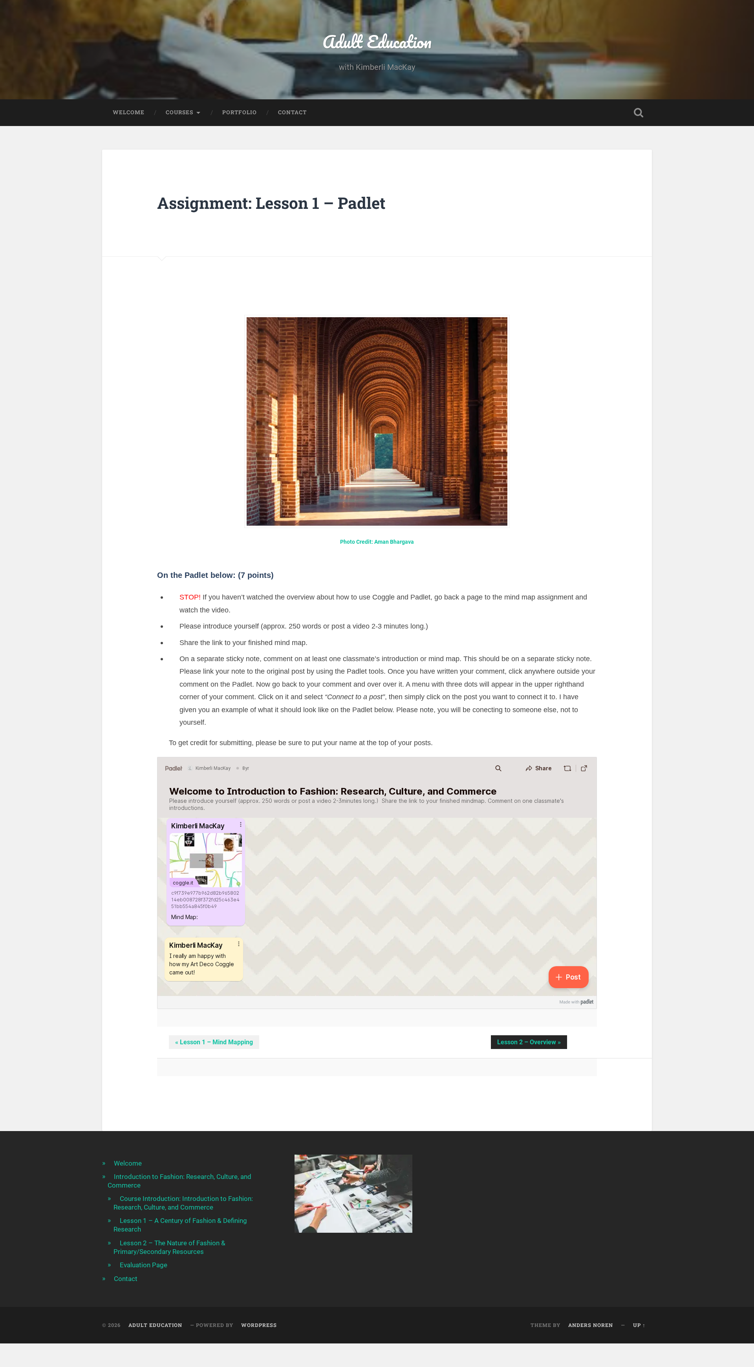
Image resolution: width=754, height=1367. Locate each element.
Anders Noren (590, 1325)
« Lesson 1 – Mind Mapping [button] (214, 1042)
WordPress (259, 1325)
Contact (292, 112)
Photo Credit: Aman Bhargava (377, 542)
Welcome (129, 112)
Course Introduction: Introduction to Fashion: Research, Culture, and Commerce (183, 1203)
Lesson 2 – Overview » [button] (529, 1042)
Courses (179, 112)
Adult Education (377, 41)
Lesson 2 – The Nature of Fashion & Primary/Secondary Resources (169, 1247)
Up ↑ (639, 1325)
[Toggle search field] (638, 112)
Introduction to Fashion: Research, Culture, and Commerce (179, 1181)
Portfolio (239, 112)
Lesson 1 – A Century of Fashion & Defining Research (180, 1225)
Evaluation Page (143, 1265)
